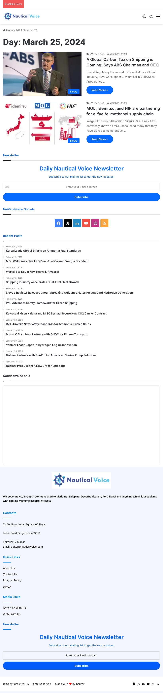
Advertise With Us (14, 607)
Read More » (99, 90)
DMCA (7, 586)
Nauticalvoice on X (16, 376)
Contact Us (10, 574)
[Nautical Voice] (22, 16)
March (28, 30)
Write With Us (11, 614)
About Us (9, 568)
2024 (19, 30)
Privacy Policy (12, 580)
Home (9, 30)
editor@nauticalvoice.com (27, 546)
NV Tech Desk (97, 54)
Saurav (80, 683)
